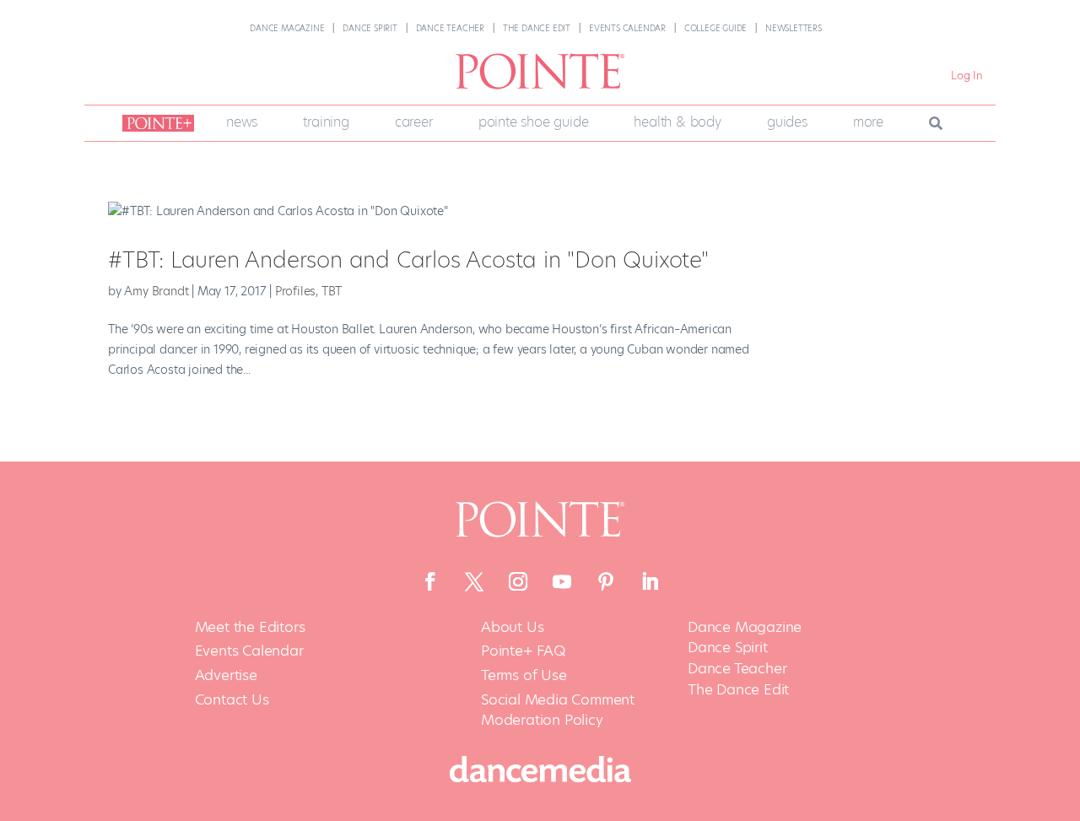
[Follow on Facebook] (430, 581)
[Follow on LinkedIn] (649, 581)
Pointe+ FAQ (523, 651)
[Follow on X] (474, 581)
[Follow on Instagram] (518, 581)
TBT (331, 291)
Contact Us (232, 700)
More (868, 122)
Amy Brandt (156, 291)
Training (325, 122)
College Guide (715, 28)
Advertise (226, 675)
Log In (967, 75)
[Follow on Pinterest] (605, 581)
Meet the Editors (250, 627)
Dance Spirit (370, 28)
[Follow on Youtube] (561, 581)
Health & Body (677, 122)
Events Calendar (627, 28)
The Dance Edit (536, 28)
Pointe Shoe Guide (533, 122)
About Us (512, 627)
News (241, 122)
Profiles (295, 291)
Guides (787, 122)
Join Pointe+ (155, 123)
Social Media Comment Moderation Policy (557, 710)
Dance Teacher (450, 28)
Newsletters (793, 28)
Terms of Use (524, 675)
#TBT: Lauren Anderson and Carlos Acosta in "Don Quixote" (408, 260)
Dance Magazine (287, 28)
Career (414, 122)
